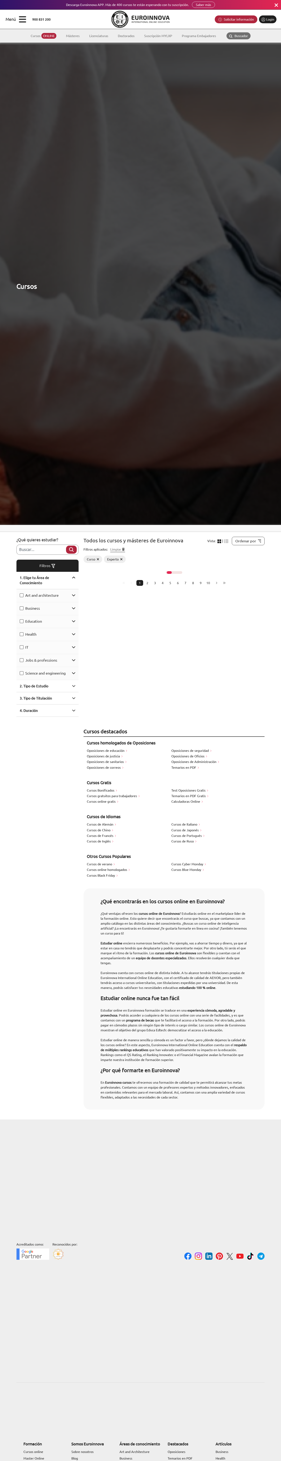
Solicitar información (238, 19)
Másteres (73, 36)
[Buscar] (71, 550)
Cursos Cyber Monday (187, 864)
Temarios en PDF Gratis (189, 796)
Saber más (203, 5)
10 (208, 583)
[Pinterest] (219, 1257)
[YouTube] (240, 1257)
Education (33, 621)
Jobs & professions (41, 660)
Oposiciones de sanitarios (106, 762)
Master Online (33, 1458)
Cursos (43, 36)
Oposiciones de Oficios (188, 756)
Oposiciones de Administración (194, 762)
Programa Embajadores (199, 36)
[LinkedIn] (208, 1257)
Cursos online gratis (101, 801)
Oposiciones (176, 1452)
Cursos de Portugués (187, 836)
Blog (74, 1458)
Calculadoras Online (186, 801)
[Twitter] (229, 1257)
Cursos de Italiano (184, 824)
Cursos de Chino (99, 830)
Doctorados (126, 36)
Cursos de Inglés (99, 841)
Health (30, 634)
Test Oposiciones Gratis (188, 790)
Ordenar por (245, 541)
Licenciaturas (98, 36)
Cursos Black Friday (101, 875)
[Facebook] (188, 1257)
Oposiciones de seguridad (190, 750)
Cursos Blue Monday (186, 869)
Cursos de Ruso (183, 841)
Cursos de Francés (100, 836)
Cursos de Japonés (185, 830)
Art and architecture (42, 595)
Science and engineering (45, 673)
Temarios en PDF (184, 767)
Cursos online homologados (107, 869)
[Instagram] (198, 1257)
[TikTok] (250, 1257)
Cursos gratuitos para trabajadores (112, 796)
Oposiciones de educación (106, 750)
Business (32, 608)
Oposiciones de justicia (104, 756)
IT (26, 647)
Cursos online (33, 1452)
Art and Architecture (135, 1452)
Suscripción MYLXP (158, 36)
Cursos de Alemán (100, 824)
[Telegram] (261, 1257)
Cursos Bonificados (101, 790)
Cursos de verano (100, 864)
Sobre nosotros (82, 1452)
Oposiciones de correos (104, 767)
